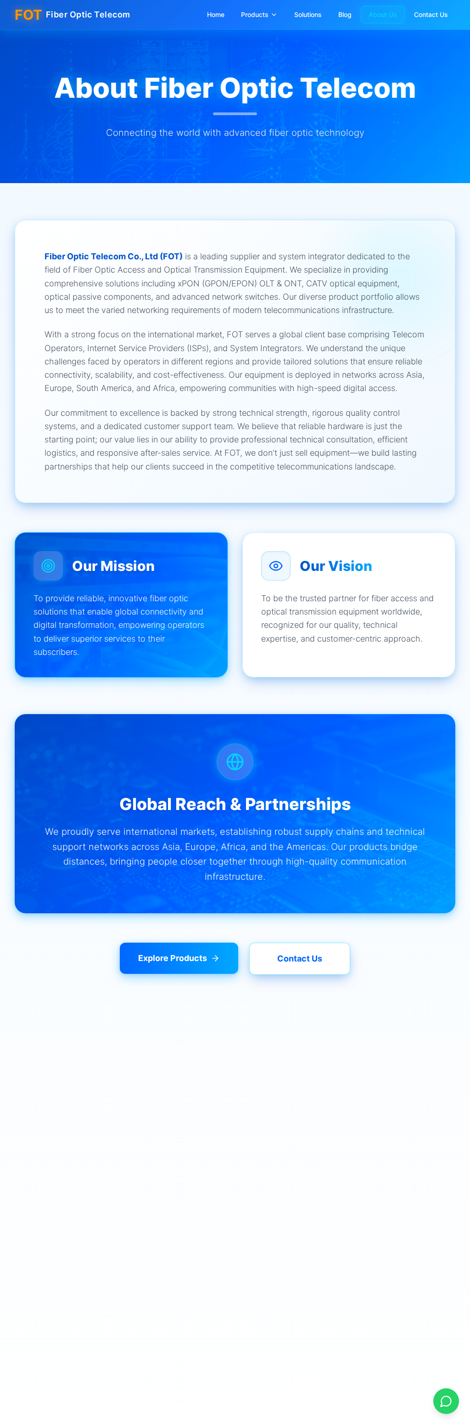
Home (215, 14)
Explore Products (172, 958)
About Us (383, 14)
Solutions (308, 14)
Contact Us (431, 14)
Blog (345, 14)
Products (255, 14)
